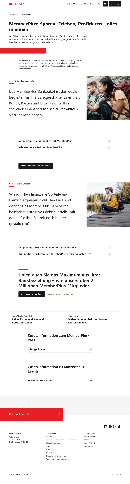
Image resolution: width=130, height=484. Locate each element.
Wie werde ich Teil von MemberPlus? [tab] (41, 147)
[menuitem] (69, 3)
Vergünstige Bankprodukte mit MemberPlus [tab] (45, 141)
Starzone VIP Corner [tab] (40, 380)
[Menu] (105, 3)
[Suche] (99, 3)
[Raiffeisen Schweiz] (16, 4)
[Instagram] (114, 426)
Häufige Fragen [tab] (37, 349)
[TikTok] (119, 426)
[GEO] (59, 413)
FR (117, 475)
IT (120, 475)
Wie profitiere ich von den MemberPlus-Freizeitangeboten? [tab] (54, 254)
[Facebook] (110, 426)
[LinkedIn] (105, 426)
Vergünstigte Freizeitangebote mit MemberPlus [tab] (47, 247)
